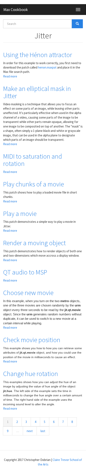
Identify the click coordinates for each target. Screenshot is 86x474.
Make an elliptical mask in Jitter (37, 92)
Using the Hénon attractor (37, 55)
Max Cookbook (15, 9)
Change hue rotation (30, 374)
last (42, 431)
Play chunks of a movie (33, 184)
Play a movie (20, 213)
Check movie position (31, 340)
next (30, 431)
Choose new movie (28, 293)
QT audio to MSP (25, 272)
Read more (10, 76)
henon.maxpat (47, 67)
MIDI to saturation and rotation (32, 160)
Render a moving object (34, 243)
